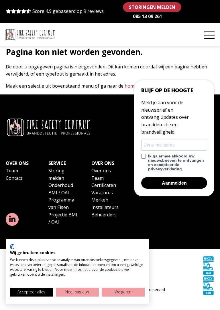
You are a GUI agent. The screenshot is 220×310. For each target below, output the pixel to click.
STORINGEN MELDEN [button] (152, 7)
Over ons (101, 170)
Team (12, 170)
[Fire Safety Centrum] (30, 34)
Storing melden (56, 174)
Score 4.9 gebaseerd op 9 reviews (68, 11)
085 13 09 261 (147, 16)
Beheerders (104, 215)
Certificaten (103, 185)
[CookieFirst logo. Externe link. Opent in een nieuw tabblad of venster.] (12, 246)
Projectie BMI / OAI (62, 218)
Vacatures (102, 192)
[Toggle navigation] (209, 34)
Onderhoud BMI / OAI (60, 189)
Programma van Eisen (61, 203)
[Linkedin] (12, 219)
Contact (14, 178)
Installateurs (105, 207)
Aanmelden (174, 183)
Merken (99, 200)
